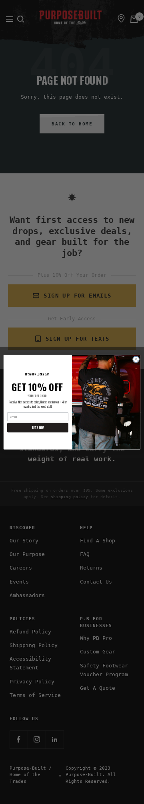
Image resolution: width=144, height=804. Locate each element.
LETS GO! (38, 427)
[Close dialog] (136, 359)
